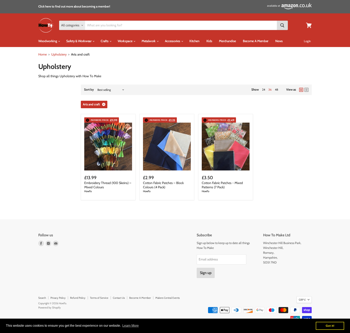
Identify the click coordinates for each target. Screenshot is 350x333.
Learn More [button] (130, 325)
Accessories (173, 41)
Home (42, 54)
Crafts (105, 41)
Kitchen (194, 41)
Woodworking (48, 41)
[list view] (306, 90)
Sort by (89, 89)
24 (263, 89)
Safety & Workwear (79, 41)
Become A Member (255, 41)
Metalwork (149, 41)
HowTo (88, 191)
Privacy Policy (58, 297)
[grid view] (301, 90)
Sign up (205, 273)
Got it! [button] (330, 325)
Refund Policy (77, 297)
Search (42, 297)
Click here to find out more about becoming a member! (74, 6)
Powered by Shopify (49, 307)
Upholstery (59, 54)
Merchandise (227, 41)
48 (276, 89)
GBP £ (302, 299)
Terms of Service (99, 297)
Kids (209, 41)
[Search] (282, 25)
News (279, 41)
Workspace (125, 41)
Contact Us (119, 297)
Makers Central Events (167, 297)
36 (270, 89)
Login (307, 41)
